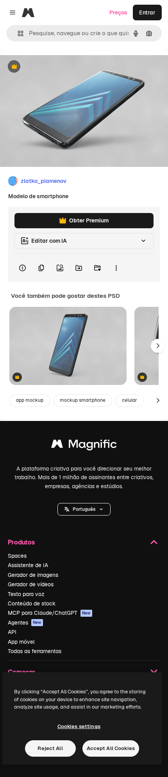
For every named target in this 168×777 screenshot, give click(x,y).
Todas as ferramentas (34, 651)
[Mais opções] (116, 268)
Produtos (21, 542)
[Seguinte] (158, 346)
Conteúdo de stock (31, 603)
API (12, 632)
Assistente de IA (28, 565)
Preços (118, 12)
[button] (84, 509)
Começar (21, 672)
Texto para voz (26, 594)
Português (84, 509)
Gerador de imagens (33, 574)
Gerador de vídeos (31, 584)
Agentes (24, 622)
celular (129, 400)
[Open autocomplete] (17, 33)
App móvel (21, 641)
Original (50, 67)
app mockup (29, 400)
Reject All (50, 748)
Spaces (17, 555)
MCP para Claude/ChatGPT (49, 612)
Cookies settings (78, 726)
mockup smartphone (82, 400)
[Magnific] (84, 446)
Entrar (147, 12)
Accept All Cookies (111, 748)
